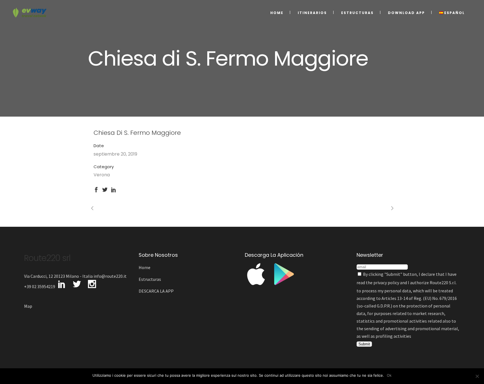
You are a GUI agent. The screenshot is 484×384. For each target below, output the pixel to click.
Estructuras (150, 279)
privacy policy (386, 282)
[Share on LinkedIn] (113, 189)
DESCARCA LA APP (156, 291)
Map (28, 306)
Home (144, 267)
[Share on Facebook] (96, 189)
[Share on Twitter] (105, 189)
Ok (389, 375)
